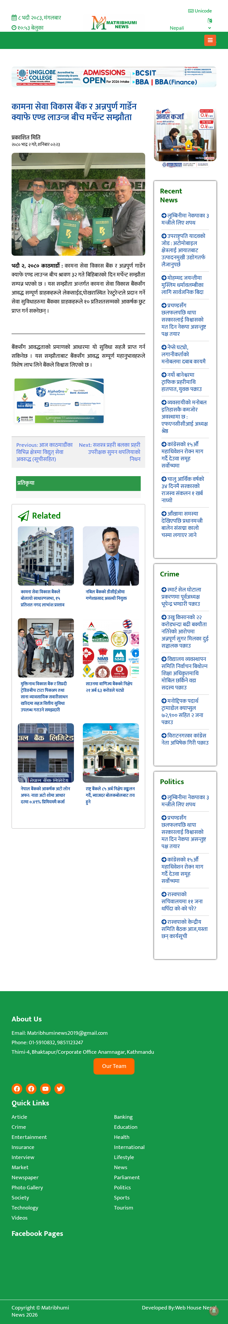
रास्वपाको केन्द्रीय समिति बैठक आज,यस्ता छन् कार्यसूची (185, 929)
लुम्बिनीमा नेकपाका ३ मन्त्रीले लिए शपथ (185, 219)
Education (125, 1127)
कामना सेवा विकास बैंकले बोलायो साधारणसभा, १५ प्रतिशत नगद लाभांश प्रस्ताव (42, 598)
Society (20, 1197)
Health (121, 1137)
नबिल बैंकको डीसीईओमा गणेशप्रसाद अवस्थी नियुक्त (106, 595)
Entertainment (29, 1137)
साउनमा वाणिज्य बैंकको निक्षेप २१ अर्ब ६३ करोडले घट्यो (109, 687)
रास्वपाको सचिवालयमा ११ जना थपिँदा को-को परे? (182, 901)
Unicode (203, 11)
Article (19, 1117)
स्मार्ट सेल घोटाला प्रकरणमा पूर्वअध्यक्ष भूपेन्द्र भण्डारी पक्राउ (181, 597)
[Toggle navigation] (210, 40)
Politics (122, 1187)
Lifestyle (124, 1157)
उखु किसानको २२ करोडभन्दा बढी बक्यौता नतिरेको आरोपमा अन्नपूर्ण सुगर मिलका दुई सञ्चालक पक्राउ (185, 632)
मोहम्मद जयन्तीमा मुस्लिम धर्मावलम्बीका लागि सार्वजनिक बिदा (183, 285)
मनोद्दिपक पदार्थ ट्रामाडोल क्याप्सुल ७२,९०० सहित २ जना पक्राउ (182, 712)
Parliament (127, 1177)
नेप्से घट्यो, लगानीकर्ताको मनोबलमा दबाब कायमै (184, 354)
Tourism (123, 1207)
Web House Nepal (195, 1307)
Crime (19, 1127)
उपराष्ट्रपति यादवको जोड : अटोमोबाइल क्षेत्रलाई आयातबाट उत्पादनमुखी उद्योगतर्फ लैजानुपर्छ (183, 250)
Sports (122, 1197)
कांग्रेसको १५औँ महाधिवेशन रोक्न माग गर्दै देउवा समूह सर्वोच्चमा (182, 455)
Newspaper (25, 1177)
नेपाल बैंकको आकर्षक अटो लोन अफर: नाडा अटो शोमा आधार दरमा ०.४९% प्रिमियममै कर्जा (45, 795)
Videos (20, 1218)
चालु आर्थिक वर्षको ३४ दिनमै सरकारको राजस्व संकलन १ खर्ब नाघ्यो (183, 490)
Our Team (114, 1066)
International (129, 1147)
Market (20, 1167)
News (120, 1167)
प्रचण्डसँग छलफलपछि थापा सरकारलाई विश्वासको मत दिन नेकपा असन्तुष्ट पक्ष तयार (184, 320)
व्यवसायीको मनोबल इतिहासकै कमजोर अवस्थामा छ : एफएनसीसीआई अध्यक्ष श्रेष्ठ (185, 417)
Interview (23, 1157)
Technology (25, 1207)
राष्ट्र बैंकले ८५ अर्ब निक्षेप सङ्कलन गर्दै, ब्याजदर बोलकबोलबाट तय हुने (110, 795)
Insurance (23, 1147)
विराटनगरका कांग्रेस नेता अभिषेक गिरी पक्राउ (185, 739)
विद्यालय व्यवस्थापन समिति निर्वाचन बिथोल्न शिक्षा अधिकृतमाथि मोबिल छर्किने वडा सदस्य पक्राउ (185, 673)
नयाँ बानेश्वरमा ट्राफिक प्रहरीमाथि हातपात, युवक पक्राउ (182, 382)
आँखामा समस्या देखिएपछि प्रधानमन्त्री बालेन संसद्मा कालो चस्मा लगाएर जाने (182, 524)
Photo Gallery (27, 1187)
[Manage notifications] (214, 1311)
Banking (123, 1117)
